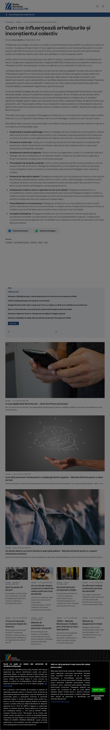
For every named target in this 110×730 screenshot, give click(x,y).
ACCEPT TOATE (98, 690)
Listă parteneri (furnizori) (60, 702)
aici (23, 711)
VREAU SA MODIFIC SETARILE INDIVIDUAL (97, 697)
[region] (55, 695)
